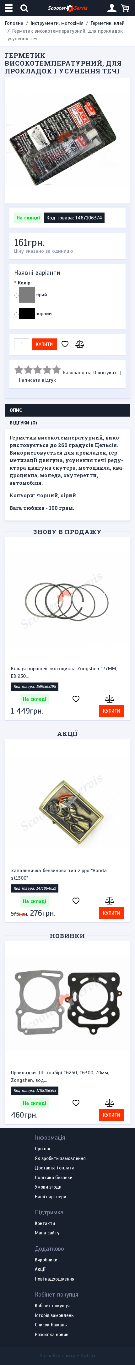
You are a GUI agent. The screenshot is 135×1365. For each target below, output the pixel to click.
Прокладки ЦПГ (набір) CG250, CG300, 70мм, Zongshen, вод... (60, 1076)
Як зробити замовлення (60, 1158)
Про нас (43, 1149)
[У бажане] (65, 344)
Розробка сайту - (67, 1355)
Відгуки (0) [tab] (23, 423)
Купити (44, 344)
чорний (43, 313)
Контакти (45, 1223)
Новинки (67, 935)
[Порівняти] (78, 344)
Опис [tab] (16, 410)
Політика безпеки (54, 1177)
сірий (41, 295)
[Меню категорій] (9, 8)
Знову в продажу (67, 531)
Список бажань (51, 1325)
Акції (67, 733)
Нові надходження (54, 1279)
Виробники (46, 1260)
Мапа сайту (47, 1233)
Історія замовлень (54, 1315)
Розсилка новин (51, 1334)
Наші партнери (50, 1197)
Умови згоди (48, 1187)
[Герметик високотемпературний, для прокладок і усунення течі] (67, 140)
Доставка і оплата (54, 1168)
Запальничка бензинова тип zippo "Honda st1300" (59, 874)
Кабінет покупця (52, 1305)
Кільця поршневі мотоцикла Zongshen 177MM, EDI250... (64, 672)
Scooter (67, 8)
